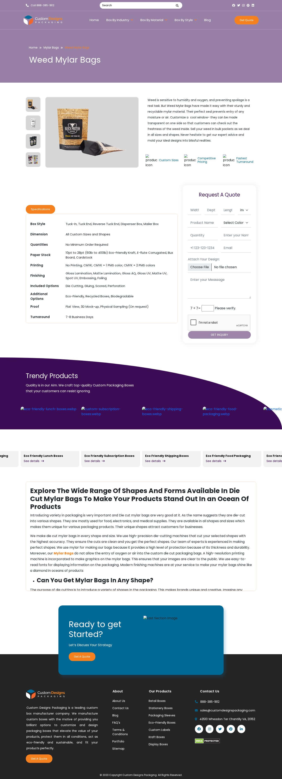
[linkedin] (254, 5)
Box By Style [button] (184, 20)
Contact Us (120, 708)
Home (94, 20)
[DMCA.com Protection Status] (207, 741)
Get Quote (247, 20)
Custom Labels (159, 730)
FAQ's (116, 723)
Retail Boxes (157, 701)
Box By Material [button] (152, 20)
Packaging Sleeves (162, 715)
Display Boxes (158, 744)
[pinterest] (249, 5)
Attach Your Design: (204, 259)
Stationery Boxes (161, 708)
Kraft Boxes (157, 737)
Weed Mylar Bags (77, 47)
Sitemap (118, 749)
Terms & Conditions (120, 732)
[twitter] (239, 5)
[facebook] (234, 5)
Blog (207, 20)
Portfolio (118, 741)
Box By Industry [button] (118, 20)
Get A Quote (82, 657)
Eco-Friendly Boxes (162, 723)
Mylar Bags (51, 47)
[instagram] (244, 5)
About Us (118, 701)
